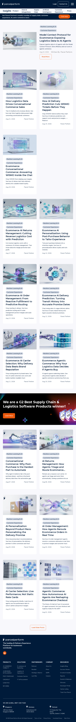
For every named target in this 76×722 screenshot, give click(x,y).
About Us (48, 666)
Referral (34, 666)
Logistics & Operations (20, 672)
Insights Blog (64, 666)
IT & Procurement (22, 679)
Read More (45, 57)
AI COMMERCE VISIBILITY (7, 667)
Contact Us (63, 4)
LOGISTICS (6, 683)
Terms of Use (37, 718)
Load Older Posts (38, 628)
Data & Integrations (26, 11)
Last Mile (34, 676)
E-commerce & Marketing (21, 667)
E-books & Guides (65, 673)
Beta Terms (67, 718)
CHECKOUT (6, 679)
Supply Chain (36, 11)
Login (55, 4)
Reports (62, 676)
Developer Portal (65, 686)
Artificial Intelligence (47, 11)
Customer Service (22, 676)
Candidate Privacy (57, 718)
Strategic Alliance (37, 673)
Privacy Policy (47, 718)
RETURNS (6, 686)
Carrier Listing (64, 689)
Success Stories (65, 669)
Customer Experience (59, 11)
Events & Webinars (66, 679)
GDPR (47, 673)
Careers (48, 676)
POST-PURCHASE (8, 676)
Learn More (9, 416)
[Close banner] (72, 16)
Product (15, 11)
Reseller (34, 669)
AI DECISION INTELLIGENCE (7, 672)
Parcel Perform (66, 52)
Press (69, 11)
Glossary (62, 682)
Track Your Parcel (65, 692)
